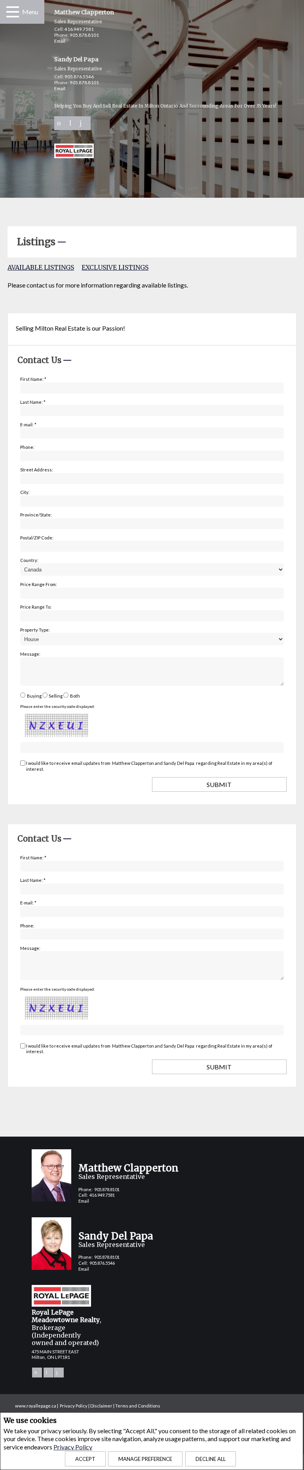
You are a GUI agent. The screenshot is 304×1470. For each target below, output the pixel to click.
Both (75, 695)
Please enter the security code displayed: (57, 706)
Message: (30, 653)
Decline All (211, 1459)
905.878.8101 (84, 35)
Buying (34, 695)
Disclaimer (101, 1405)
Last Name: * (33, 402)
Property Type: (35, 629)
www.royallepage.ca (35, 1405)
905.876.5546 (79, 76)
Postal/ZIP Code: (36, 537)
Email (59, 41)
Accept (85, 1459)
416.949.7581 (79, 29)
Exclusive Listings (115, 267)
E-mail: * (28, 424)
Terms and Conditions (137, 1405)
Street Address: (36, 469)
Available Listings (41, 267)
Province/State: (36, 514)
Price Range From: (38, 584)
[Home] (74, 152)
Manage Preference (145, 1459)
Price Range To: (35, 606)
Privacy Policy (72, 1447)
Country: (29, 560)
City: (25, 492)
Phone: (27, 447)
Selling (56, 695)
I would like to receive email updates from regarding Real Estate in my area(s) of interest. (149, 766)
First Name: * (33, 379)
